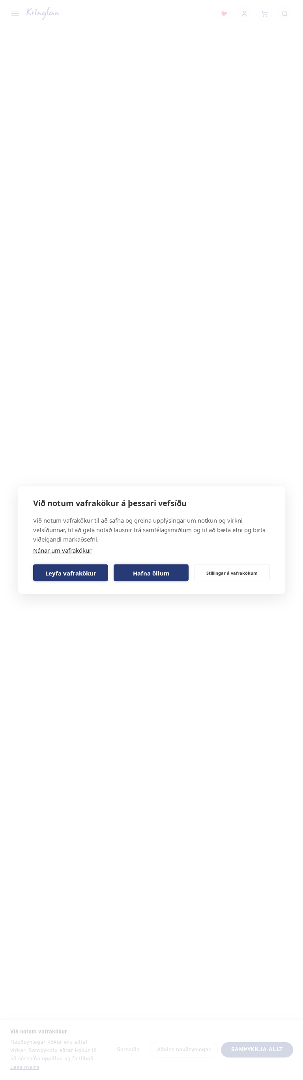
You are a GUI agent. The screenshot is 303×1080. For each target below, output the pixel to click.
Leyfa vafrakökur (70, 573)
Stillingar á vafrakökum (232, 573)
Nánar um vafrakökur (62, 550)
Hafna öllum (151, 573)
